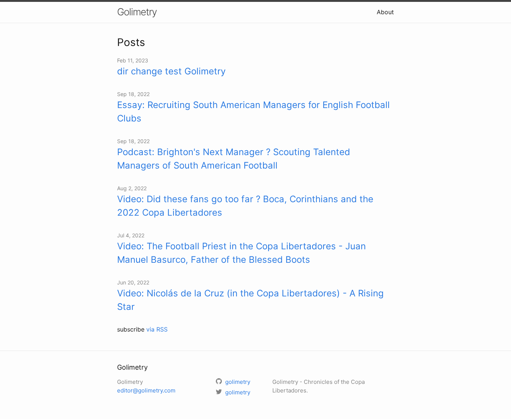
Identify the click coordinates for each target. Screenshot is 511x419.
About (385, 12)
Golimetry (137, 12)
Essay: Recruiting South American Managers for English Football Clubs (253, 111)
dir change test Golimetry (171, 71)
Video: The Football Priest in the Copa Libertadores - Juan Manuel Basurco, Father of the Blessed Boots (241, 253)
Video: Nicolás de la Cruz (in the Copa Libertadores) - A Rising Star (250, 300)
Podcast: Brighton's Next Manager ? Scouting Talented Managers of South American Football (233, 159)
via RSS (157, 329)
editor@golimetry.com (146, 390)
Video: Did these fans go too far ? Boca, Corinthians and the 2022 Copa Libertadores (245, 206)
